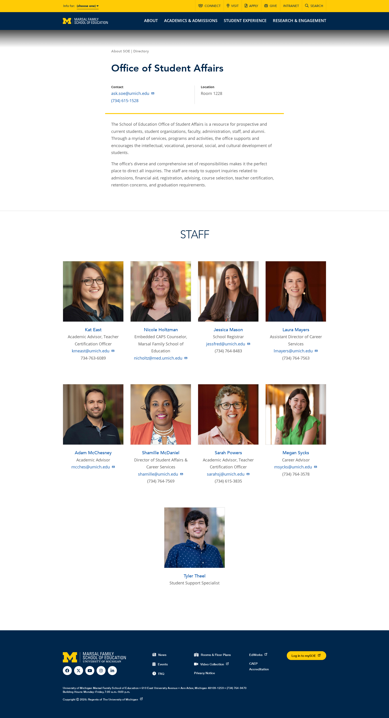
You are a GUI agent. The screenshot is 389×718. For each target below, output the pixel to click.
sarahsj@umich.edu (225, 474)
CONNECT (213, 6)
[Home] (85, 20)
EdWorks (255, 655)
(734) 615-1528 (124, 100)
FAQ (161, 674)
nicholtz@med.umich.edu (158, 358)
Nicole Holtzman (161, 330)
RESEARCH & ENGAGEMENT (299, 20)
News (162, 655)
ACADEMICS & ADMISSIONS (190, 20)
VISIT (235, 6)
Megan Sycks (296, 453)
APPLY (253, 6)
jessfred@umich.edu (225, 344)
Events (163, 664)
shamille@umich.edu (158, 474)
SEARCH (316, 6)
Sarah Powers (228, 453)
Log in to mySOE (304, 656)
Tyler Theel (195, 576)
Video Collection (212, 664)
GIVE (273, 6)
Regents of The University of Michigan (113, 699)
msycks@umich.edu (293, 467)
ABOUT (151, 20)
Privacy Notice (204, 673)
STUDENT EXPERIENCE (245, 20)
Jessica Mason (228, 330)
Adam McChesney (93, 453)
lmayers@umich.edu (293, 350)
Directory (141, 51)
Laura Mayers (296, 330)
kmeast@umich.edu (90, 350)
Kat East (93, 330)
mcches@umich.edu (90, 467)
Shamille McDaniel (160, 453)
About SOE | (122, 51)
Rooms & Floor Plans (216, 655)
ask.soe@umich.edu (130, 93)
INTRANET (291, 6)
